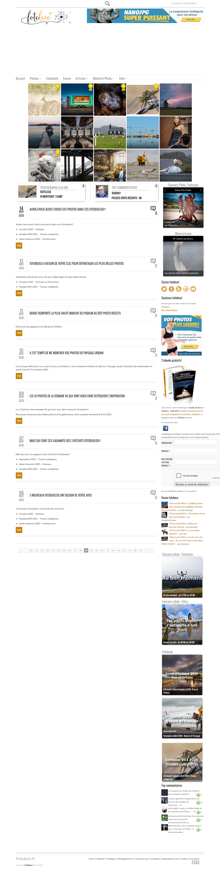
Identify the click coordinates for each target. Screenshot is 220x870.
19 (31, 550)
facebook (197, 862)
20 (37, 550)
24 (59, 550)
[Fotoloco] (46, 17)
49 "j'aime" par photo (183, 238)
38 (135, 550)
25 (64, 550)
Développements (125, 859)
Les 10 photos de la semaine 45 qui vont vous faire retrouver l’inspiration (77, 396)
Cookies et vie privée (190, 859)
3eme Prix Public (183, 190)
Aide (121, 78)
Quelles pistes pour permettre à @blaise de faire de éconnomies (182, 506)
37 (130, 550)
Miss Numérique (169, 310)
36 (124, 550)
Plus (19, 245)
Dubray (116, 193)
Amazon (165, 306)
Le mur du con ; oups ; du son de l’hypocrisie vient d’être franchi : (182, 540)
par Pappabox (171, 225)
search (107, 3)
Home (91, 859)
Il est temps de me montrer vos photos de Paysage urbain (66, 353)
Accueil (20, 78)
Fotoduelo (52, 78)
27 (75, 550)
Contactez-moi (141, 859)
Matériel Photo (101, 78)
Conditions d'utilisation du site (164, 859)
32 (102, 550)
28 (80, 550)
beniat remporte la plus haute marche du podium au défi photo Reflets (75, 313)
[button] (165, 428)
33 (108, 550)
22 (48, 550)
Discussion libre (178, 503)
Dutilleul (45, 192)
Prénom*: (167, 443)
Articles (79, 78)
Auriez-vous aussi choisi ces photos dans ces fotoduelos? (68, 209)
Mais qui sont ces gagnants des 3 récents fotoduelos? (65, 440)
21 (42, 550)
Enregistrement (189, 3)
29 (86, 550)
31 (97, 550)
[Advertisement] (110, 50)
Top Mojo (111, 859)
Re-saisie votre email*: (166, 462)
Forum (67, 78)
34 (113, 550)
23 (53, 550)
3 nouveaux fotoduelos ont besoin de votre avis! (61, 495)
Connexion (176, 3)
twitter (193, 862)
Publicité (100, 859)
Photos (33, 78)
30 (91, 550)
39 (141, 550)
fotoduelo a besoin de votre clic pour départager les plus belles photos (77, 263)
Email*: (165, 451)
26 (70, 550)
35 (119, 550)
